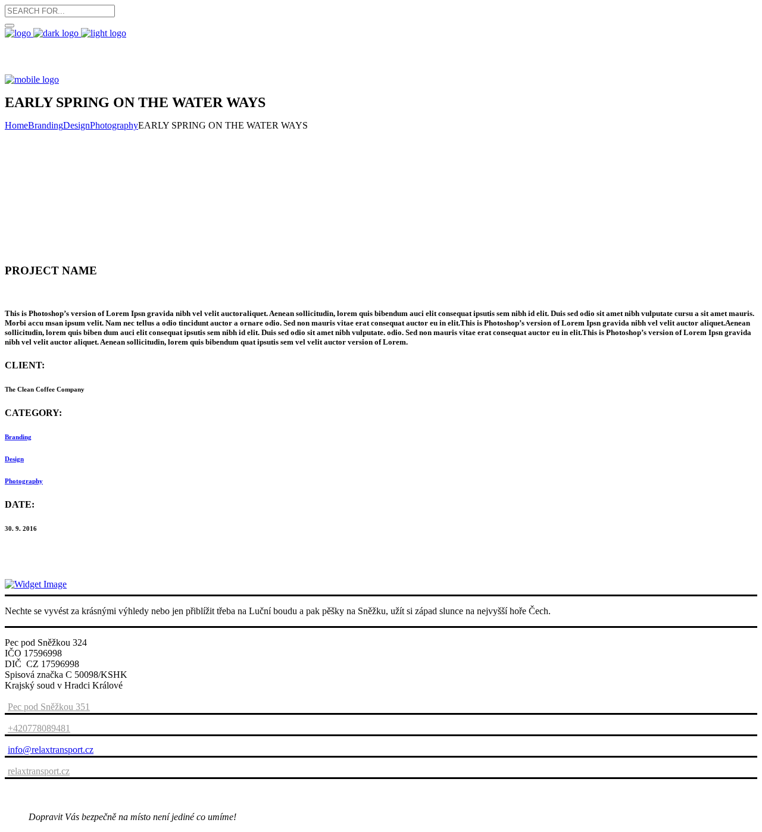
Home (16, 125)
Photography (114, 125)
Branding (45, 125)
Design (76, 125)
